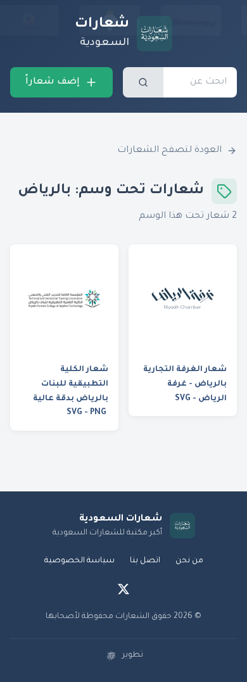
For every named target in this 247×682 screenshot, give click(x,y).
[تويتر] (123, 589)
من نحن (189, 561)
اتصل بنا (145, 561)
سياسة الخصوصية (79, 561)
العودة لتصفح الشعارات (169, 151)
